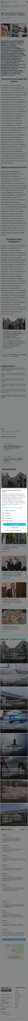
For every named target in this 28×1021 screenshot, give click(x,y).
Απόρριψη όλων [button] (14, 527)
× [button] (25, 489)
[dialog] (14, 510)
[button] (14, 507)
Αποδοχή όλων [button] (14, 524)
